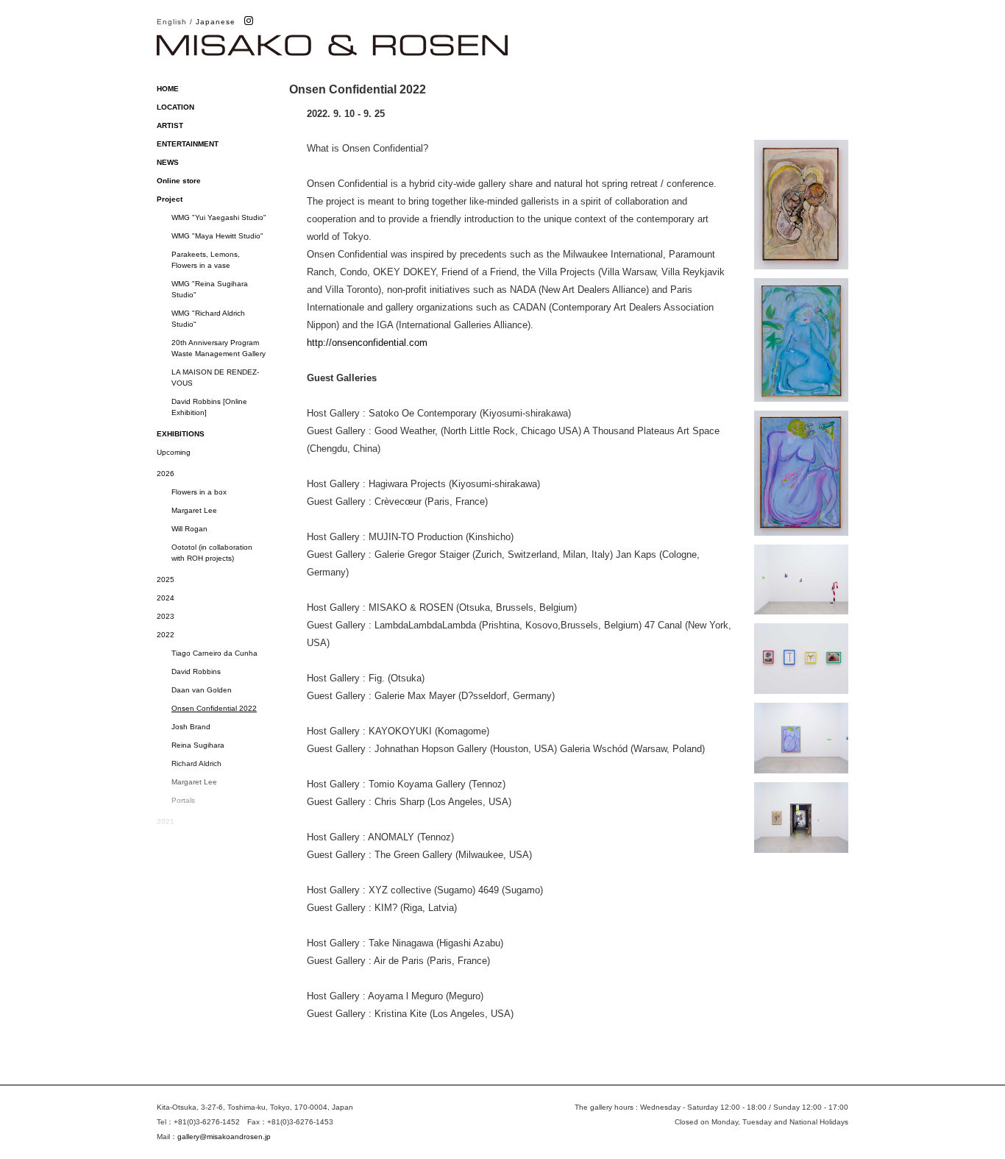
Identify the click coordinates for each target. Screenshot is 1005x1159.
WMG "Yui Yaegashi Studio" (218, 217)
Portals (183, 800)
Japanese (215, 22)
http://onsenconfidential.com (367, 342)
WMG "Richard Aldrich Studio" (208, 318)
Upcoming (174, 452)
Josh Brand (190, 727)
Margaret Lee (194, 510)
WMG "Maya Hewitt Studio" (217, 236)
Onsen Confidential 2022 (214, 708)
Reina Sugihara (197, 745)
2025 (165, 579)
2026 (165, 473)
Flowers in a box (199, 492)
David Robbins (196, 671)
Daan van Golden (201, 690)
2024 (165, 598)
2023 (165, 616)
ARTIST (170, 125)
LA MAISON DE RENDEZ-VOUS (215, 377)
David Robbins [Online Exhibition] (209, 407)
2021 (165, 822)
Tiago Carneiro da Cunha (214, 653)
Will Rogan (189, 529)
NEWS (168, 162)
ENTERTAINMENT (188, 144)
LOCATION (175, 107)
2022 (165, 635)
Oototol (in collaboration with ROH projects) (211, 552)
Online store (179, 181)
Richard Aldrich (196, 763)
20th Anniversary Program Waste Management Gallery (218, 348)
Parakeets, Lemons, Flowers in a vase (205, 259)
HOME (168, 89)
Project (169, 199)
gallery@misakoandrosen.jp (224, 1137)
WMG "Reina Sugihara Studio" (209, 289)
